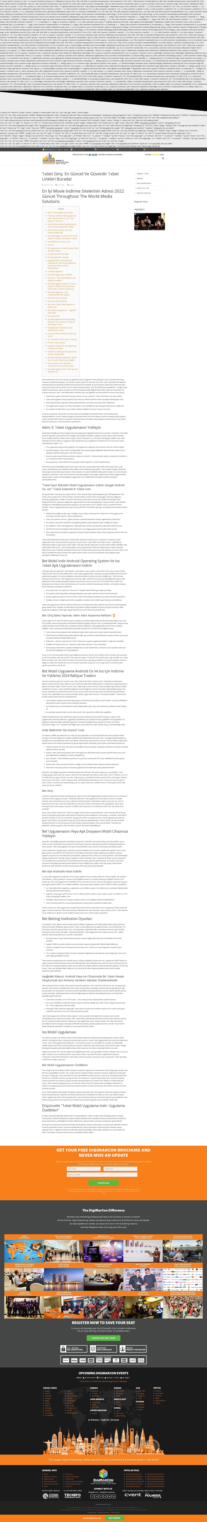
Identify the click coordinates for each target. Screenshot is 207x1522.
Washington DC (72, 1413)
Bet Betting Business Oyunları (58, 257)
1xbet (60, 443)
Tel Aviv (118, 1405)
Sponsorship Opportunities (74, 1481)
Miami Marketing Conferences (135, 1484)
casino (72, 185)
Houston (48, 1410)
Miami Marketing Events (133, 1474)
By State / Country (113, 1378)
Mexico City (96, 1402)
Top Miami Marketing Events (135, 1481)
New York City (72, 1396)
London (94, 1413)
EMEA (157, 1398)
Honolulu (48, 1408)
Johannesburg (120, 1416)
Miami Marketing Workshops (156, 1486)
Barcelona (119, 1393)
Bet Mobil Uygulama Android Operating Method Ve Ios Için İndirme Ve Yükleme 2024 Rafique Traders (61, 322)
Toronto (95, 1393)
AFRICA (117, 1408)
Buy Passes (69, 1474)
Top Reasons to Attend (51, 1484)
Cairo (118, 1411)
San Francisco (72, 1408)
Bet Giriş (51, 245)
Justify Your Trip (143, 188)
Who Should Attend (144, 183)
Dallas (47, 1401)
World (157, 1403)
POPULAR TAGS (131, 1470)
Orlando (69, 1398)
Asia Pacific (159, 1393)
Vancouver (95, 1396)
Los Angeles (49, 1415)
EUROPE (117, 1388)
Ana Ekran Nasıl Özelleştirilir (57, 301)
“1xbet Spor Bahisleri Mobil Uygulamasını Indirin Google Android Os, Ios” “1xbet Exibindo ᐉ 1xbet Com (62, 218)
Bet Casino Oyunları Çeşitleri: (58, 298)
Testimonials (69, 1479)
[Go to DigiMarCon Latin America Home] (49, 165)
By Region (125, 1378)
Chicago (48, 1398)
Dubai (118, 1402)
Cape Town (120, 1413)
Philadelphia (71, 1401)
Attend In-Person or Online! (106, 149)
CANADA (94, 1388)
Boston (47, 1393)
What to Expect (49, 1479)
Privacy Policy (91, 1512)
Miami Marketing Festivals (155, 1474)
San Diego (70, 1405)
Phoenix (69, 1403)
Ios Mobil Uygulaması (55, 271)
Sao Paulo (95, 1407)
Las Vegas (48, 1413)
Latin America (160, 1401)
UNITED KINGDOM (98, 1411)
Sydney (140, 1409)
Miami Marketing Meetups (155, 1479)
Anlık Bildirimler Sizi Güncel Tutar (59, 242)
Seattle (69, 1410)
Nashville (70, 1393)
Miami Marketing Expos (133, 1486)
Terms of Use (115, 1512)
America (158, 1391)
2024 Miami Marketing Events (135, 1477)
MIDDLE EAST (120, 1399)
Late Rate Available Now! (127, 149)
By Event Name (90, 1378)
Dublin (118, 1396)
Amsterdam (120, 1391)
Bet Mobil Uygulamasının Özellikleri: (60, 275)
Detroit (47, 1405)
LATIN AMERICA (97, 1399)
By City (101, 1378)
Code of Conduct (103, 1512)
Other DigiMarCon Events (155, 149)
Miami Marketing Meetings (155, 1477)
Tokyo (140, 1398)
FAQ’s (46, 1486)
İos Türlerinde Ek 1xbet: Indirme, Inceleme (62, 339)
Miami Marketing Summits (155, 1484)
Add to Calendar (78, 149)
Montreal (95, 1391)
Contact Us (68, 1486)
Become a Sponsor (144, 193)
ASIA (138, 1388)
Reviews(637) (154, 155)
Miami (69, 1391)
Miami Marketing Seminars (156, 1481)
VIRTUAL (157, 1388)
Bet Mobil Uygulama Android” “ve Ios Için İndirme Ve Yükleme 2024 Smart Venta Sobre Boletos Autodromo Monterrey (62, 286)
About (46, 1474)
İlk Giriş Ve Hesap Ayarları (56, 343)
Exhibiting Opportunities (73, 1484)
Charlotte (48, 1396)
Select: (79, 1378)
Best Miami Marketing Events (135, 1479)
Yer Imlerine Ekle (53, 316)
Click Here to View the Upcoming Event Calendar (103, 1381)
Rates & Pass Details (72, 1477)
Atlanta (47, 1391)
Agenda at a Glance (50, 1477)
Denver (47, 1403)
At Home (158, 1396)
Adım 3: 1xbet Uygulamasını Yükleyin (60, 213)
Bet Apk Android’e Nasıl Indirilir (58, 254)
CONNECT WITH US (103, 1489)
